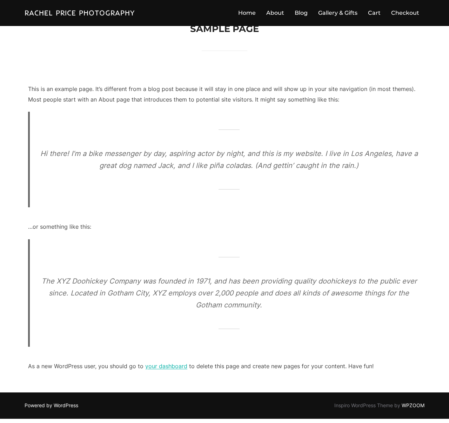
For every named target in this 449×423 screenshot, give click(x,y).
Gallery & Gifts (337, 12)
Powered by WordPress (51, 405)
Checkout (405, 12)
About (275, 12)
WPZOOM (413, 405)
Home (247, 12)
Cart (374, 12)
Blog (301, 12)
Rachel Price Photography (80, 12)
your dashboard (166, 366)
